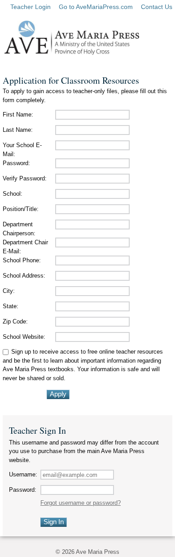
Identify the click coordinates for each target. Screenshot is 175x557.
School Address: (24, 275)
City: (9, 290)
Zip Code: (15, 321)
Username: (23, 474)
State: (10, 306)
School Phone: (22, 260)
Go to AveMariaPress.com (96, 6)
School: (12, 193)
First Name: (18, 114)
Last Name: (18, 129)
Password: (16, 163)
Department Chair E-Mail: (25, 247)
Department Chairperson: (19, 229)
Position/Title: (21, 209)
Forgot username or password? (80, 502)
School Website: (24, 336)
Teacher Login (30, 6)
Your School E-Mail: (22, 149)
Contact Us (156, 6)
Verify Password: (25, 178)
